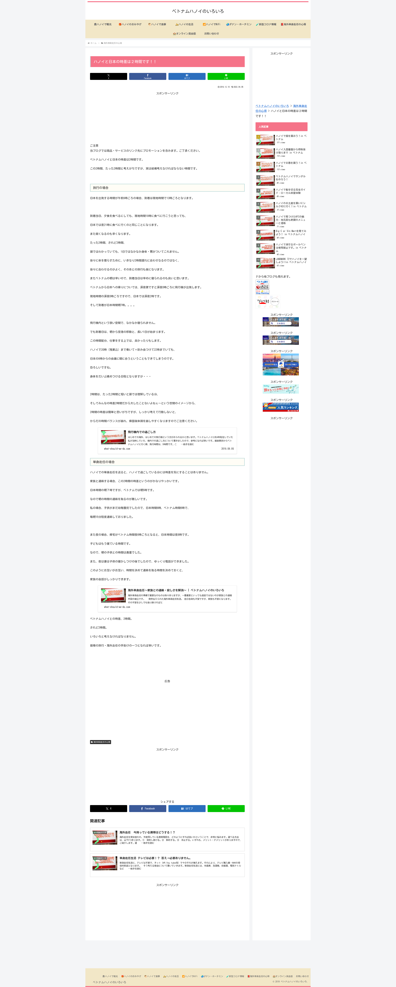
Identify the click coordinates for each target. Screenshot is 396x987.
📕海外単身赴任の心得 (258, 976)
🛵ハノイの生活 (171, 976)
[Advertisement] (167, 117)
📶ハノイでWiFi (190, 976)
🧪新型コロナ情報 (235, 976)
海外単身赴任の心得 (101, 742)
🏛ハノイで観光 (110, 976)
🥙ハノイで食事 (152, 976)
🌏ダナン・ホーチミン (212, 976)
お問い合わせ (302, 976)
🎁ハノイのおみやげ (131, 976)
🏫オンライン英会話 (283, 976)
